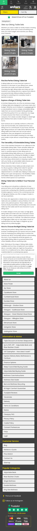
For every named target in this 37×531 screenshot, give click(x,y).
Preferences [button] (10, 269)
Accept (19, 273)
